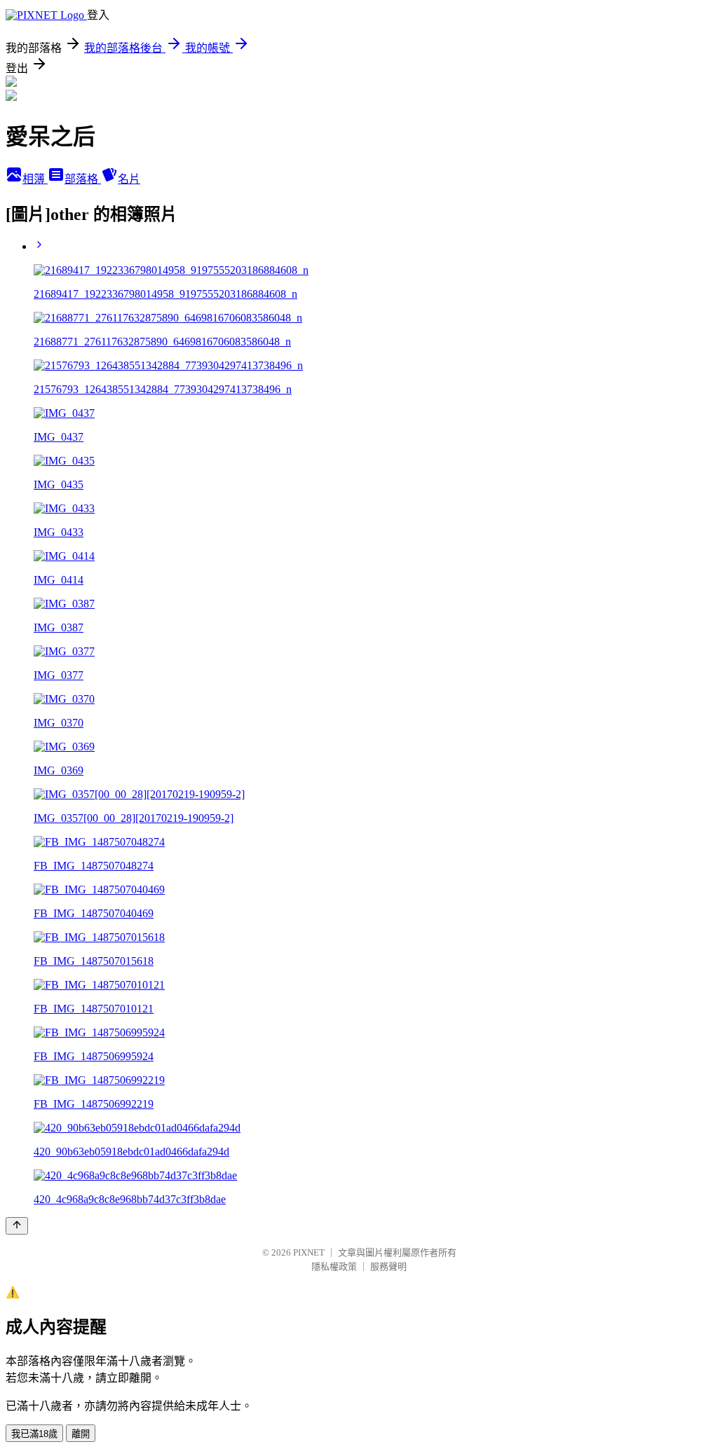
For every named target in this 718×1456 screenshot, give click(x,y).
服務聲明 (388, 1266)
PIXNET (309, 1252)
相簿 (35, 179)
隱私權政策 (334, 1266)
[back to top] (17, 1226)
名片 (129, 179)
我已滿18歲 (34, 1434)
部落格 (83, 179)
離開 (81, 1434)
